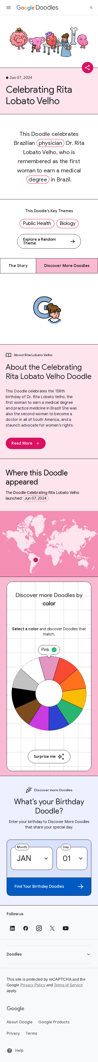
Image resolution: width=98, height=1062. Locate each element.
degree (38, 179)
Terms (31, 1033)
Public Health (37, 223)
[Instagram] (39, 928)
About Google (20, 1022)
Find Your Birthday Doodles (39, 886)
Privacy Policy (32, 985)
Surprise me (45, 756)
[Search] (91, 7)
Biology (67, 223)
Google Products (53, 1022)
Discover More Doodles (67, 265)
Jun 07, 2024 (35, 498)
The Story (18, 265)
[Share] (87, 67)
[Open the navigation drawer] (8, 7)
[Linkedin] (12, 928)
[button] (49, 954)
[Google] (15, 1009)
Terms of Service (68, 985)
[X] (52, 928)
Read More (22, 443)
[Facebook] (25, 928)
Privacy (13, 1033)
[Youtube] (65, 928)
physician (50, 143)
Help (19, 1050)
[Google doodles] (37, 7)
